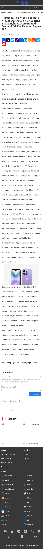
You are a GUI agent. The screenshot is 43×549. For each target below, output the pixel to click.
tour (28, 502)
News (7, 516)
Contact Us (5, 467)
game (29, 493)
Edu (6, 524)
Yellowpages (9, 485)
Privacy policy (6, 458)
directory (8, 498)
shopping (30, 489)
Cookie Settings (6, 463)
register (26, 458)
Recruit (29, 476)
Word (7, 502)
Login (26, 454)
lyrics (29, 511)
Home (4, 8)
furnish (7, 507)
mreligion (30, 480)
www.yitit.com (22, 545)
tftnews (7, 511)
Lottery (29, 507)
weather (7, 480)
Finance (30, 524)
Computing (26, 8)
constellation (9, 489)
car (6, 520)
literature (30, 498)
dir (28, 520)
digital (29, 516)
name (7, 493)
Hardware (14, 8)
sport (29, 485)
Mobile (36, 8)
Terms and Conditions (8, 454)
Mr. (18, 363)
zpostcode (8, 476)
